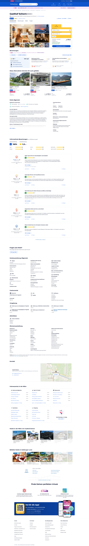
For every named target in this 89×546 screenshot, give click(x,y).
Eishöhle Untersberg (14, 396)
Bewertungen (21, 20)
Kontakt (15, 524)
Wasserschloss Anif (14, 392)
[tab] (56, 25)
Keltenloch (55, 400)
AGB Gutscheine (48, 534)
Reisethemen (63, 530)
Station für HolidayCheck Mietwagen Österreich (60, 310)
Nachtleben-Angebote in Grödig (17, 420)
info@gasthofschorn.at (17, 373)
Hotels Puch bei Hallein (55, 471)
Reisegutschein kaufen (18, 532)
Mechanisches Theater (15, 400)
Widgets (31, 524)
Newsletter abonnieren (18, 530)
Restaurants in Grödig (57, 402)
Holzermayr (34, 414)
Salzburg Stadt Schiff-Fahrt (37, 396)
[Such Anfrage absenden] (36, 4)
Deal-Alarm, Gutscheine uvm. (19, 528)
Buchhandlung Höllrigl (36, 412)
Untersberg (34, 394)
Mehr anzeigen (12, 128)
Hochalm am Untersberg (57, 394)
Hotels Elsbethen (54, 473)
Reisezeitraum (54, 28)
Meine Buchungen (17, 523)
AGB (46, 532)
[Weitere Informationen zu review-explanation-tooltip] (24, 18)
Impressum (47, 539)
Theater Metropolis (14, 418)
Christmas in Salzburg (36, 418)
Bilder (26, 20)
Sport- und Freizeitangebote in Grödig (39, 402)
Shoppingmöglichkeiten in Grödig (38, 420)
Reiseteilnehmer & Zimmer (57, 32)
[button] (22, 33)
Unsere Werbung (64, 524)
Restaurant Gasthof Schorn (58, 392)
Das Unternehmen (64, 523)
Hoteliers (31, 523)
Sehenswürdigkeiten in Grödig (16, 402)
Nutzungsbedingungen (49, 524)
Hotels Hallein (34, 473)
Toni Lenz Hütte (56, 396)
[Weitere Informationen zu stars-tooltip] (22, 440)
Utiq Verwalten (47, 530)
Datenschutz (47, 526)
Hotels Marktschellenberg (55, 470)
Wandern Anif (34, 392)
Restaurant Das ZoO (56, 398)
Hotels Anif (34, 470)
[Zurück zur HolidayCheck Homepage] (14, 4)
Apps (15, 536)
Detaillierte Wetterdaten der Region (44, 480)
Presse (62, 526)
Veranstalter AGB (48, 523)
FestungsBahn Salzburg (36, 398)
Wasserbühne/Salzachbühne (16, 416)
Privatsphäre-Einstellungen (50, 528)
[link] (53, 4)
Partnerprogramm (33, 526)
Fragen (31, 20)
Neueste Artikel (63, 532)
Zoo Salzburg (13, 398)
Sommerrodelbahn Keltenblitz (37, 400)
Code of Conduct (33, 528)
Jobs (61, 528)
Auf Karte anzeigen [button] (40, 16)
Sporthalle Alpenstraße (15, 410)
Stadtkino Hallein (14, 414)
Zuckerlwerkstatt (35, 410)
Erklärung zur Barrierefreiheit (50, 536)
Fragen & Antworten (18, 526)
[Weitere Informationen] (23, 94)
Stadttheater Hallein (14, 412)
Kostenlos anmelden (40, 52)
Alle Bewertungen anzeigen (40, 239)
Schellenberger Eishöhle (15, 394)
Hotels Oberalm (35, 471)
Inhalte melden (17, 539)
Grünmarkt (34, 416)
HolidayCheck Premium (18, 534)
